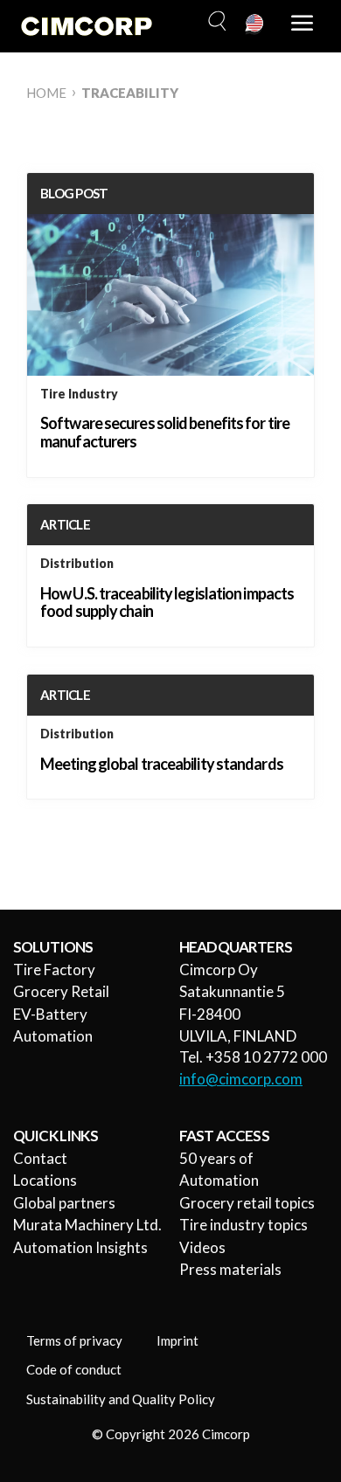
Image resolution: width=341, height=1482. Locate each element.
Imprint (177, 1340)
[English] (255, 24)
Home (46, 92)
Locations (45, 1180)
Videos (202, 1247)
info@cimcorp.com (241, 1079)
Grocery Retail (61, 991)
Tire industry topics (243, 1224)
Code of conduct (74, 1369)
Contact (40, 1158)
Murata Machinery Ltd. (87, 1224)
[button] (215, 22)
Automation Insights (80, 1247)
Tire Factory (54, 969)
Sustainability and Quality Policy (120, 1399)
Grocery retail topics (247, 1203)
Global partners (64, 1203)
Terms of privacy (74, 1340)
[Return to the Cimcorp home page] (86, 26)
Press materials (230, 1269)
